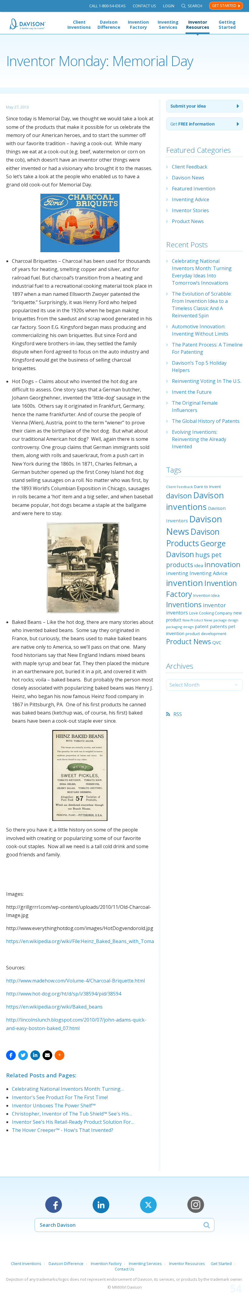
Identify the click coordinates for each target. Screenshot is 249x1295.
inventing (177, 573)
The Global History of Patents (206, 421)
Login (168, 5)
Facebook (53, 1204)
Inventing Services (168, 24)
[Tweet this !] (23, 1055)
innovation (222, 564)
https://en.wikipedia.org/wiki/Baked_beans (54, 1006)
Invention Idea (206, 595)
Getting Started (227, 24)
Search (195, 5)
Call (107, 5)
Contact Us (144, 5)
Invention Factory (138, 24)
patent (202, 626)
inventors (177, 612)
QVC (216, 642)
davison (179, 495)
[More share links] (59, 1055)
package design (225, 620)
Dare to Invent (207, 486)
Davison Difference (108, 24)
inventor (214, 605)
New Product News (197, 620)
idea (198, 565)
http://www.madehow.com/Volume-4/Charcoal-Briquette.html (75, 980)
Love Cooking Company (210, 613)
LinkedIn (101, 1204)
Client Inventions (79, 24)
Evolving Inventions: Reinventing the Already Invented (199, 439)
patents (218, 626)
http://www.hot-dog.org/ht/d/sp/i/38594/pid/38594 (63, 993)
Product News (188, 221)
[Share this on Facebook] (11, 1055)
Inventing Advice (190, 199)
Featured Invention (193, 188)
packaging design (180, 626)
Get (192, 124)
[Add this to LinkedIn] (35, 1055)
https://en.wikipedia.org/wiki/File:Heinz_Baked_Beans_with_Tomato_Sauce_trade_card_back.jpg (113, 941)
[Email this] (47, 1055)
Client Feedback (189, 166)
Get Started (224, 5)
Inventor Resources (197, 24)
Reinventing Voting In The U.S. (206, 381)
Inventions (184, 604)
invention (184, 582)
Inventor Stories (190, 210)
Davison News (188, 177)
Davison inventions (195, 501)
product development (206, 633)
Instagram (195, 1204)
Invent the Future (192, 392)
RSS (177, 714)
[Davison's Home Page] (28, 24)
